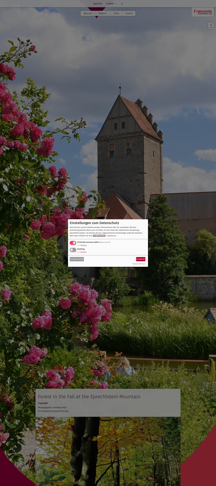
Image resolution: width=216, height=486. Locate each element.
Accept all (141, 259)
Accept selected (76, 259)
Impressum (111, 236)
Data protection (99, 236)
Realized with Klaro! (139, 264)
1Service (81, 245)
